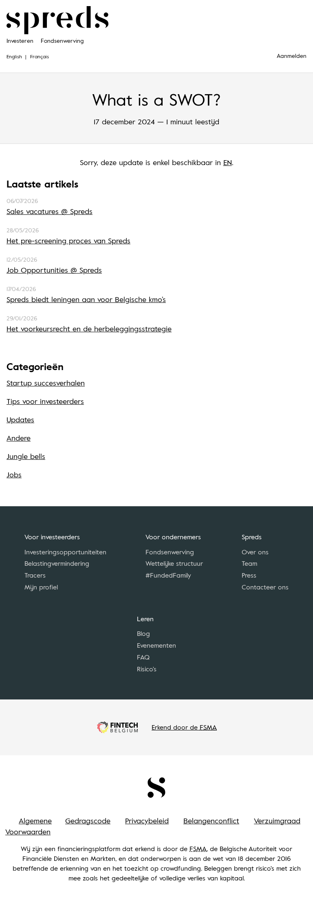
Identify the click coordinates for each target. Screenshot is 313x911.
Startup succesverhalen (46, 382)
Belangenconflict (211, 820)
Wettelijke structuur (174, 563)
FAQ (143, 657)
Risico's (146, 669)
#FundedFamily (168, 575)
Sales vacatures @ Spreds (50, 211)
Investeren (20, 40)
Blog (143, 633)
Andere (19, 437)
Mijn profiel (41, 587)
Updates (20, 419)
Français (39, 56)
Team (249, 563)
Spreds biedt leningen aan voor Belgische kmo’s (86, 299)
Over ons (255, 552)
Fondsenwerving (62, 40)
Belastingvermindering (56, 563)
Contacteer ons (265, 587)
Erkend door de (184, 727)
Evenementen (156, 645)
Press (249, 575)
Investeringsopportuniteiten (65, 552)
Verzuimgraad (277, 820)
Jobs (14, 474)
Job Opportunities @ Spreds (54, 270)
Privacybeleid (147, 820)
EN (227, 162)
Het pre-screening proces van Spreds (68, 240)
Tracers (35, 575)
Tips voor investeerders (45, 401)
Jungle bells (26, 456)
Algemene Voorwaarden (28, 826)
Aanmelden (291, 55)
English (14, 56)
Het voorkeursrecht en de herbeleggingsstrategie (89, 328)
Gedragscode (87, 820)
